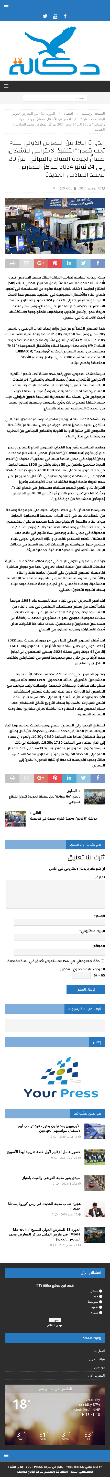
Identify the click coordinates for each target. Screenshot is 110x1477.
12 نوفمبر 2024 (90, 188)
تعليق (100, 877)
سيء (94, 1312)
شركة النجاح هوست (30, 1471)
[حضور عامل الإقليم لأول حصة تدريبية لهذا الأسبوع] (94, 1157)
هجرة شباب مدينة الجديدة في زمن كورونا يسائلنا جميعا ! (44, 1206)
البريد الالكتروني (93, 931)
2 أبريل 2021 (69, 1183)
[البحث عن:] (55, 97)
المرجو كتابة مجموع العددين (82, 969)
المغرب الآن (96, 1375)
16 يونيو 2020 (69, 1214)
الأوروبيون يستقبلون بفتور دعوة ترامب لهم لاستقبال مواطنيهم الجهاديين (49, 1128)
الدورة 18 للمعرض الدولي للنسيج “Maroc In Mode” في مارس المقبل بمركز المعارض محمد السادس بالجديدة (45, 1234)
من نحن (99, 1367)
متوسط (93, 1301)
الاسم (100, 916)
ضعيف (94, 1307)
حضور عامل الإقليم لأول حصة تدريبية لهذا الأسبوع (44, 1151)
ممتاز (94, 1290)
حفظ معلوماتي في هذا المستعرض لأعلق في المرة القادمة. (53, 961)
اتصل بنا (99, 1350)
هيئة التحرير (97, 1359)
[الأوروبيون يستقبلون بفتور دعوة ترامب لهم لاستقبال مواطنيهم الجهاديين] (94, 1131)
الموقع (99, 946)
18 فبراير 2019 (68, 1136)
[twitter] (45, 16)
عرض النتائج (55, 1325)
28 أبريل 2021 (68, 1157)
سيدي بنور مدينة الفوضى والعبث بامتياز (51, 1177)
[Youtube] (55, 16)
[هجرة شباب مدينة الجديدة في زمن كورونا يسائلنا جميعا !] (94, 1209)
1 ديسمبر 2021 (68, 1245)
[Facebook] (65, 16)
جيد (95, 1296)
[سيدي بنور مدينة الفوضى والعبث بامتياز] (94, 1183)
